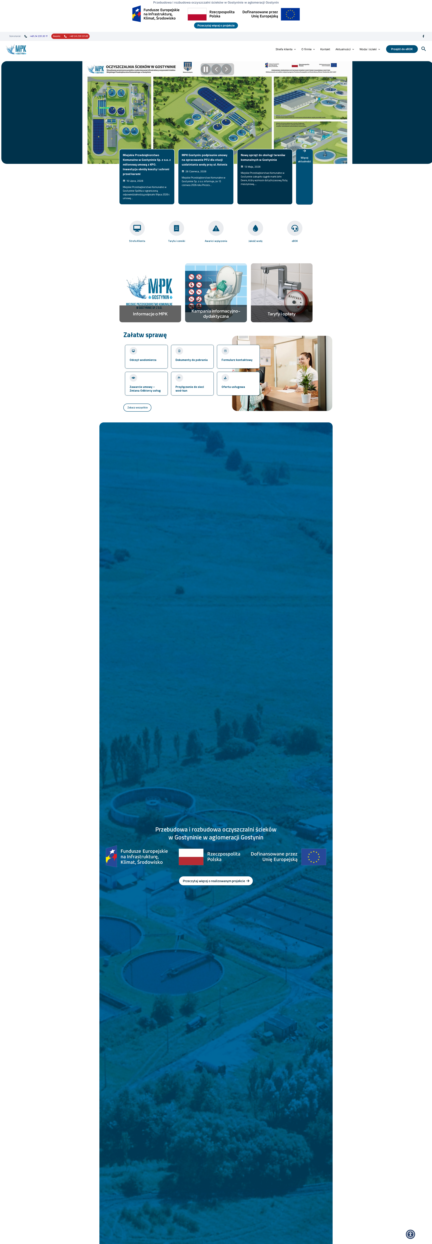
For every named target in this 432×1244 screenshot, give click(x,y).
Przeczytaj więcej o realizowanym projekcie (214, 880)
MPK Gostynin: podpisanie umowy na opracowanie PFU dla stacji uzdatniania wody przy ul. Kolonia (204, 160)
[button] (294, 49)
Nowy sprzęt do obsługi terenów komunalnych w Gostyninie (263, 157)
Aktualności (343, 49)
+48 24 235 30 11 (38, 36)
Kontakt (325, 49)
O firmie (306, 49)
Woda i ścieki (368, 49)
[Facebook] (423, 36)
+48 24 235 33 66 (78, 36)
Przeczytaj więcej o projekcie (216, 25)
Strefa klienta (284, 49)
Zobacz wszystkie (137, 407)
